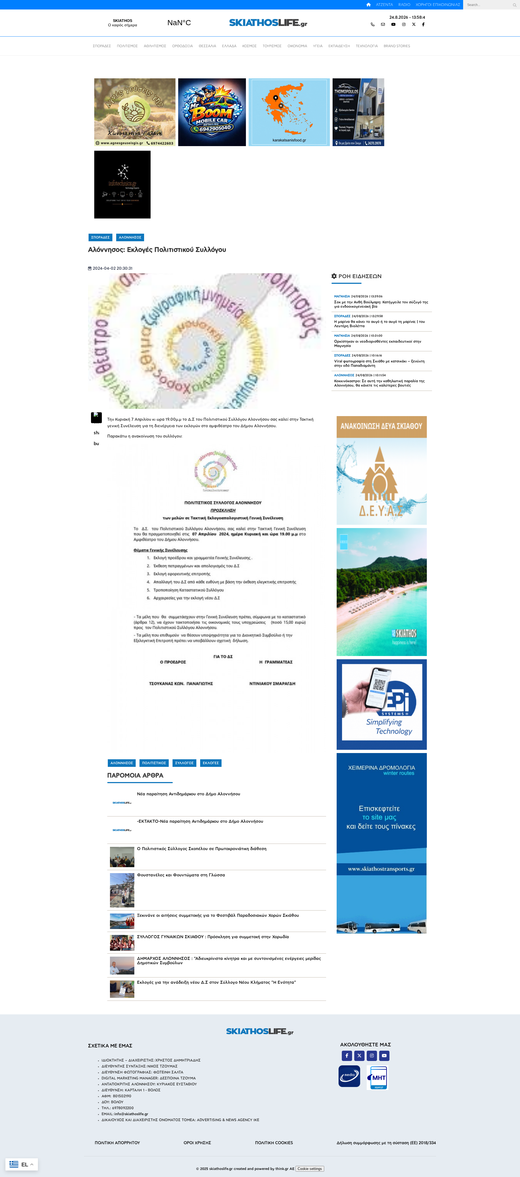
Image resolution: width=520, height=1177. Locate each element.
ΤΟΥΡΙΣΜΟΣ (272, 46)
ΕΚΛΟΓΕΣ (211, 763)
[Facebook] (423, 25)
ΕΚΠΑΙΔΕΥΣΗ (339, 46)
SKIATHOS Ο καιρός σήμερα (151, 22)
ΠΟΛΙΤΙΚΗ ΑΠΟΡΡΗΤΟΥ (117, 1143)
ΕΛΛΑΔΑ (229, 46)
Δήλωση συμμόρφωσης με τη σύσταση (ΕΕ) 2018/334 (386, 1143)
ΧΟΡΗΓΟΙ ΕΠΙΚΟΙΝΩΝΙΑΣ (438, 5)
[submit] (514, 4)
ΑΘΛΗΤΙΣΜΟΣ (155, 46)
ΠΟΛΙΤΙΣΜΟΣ (127, 46)
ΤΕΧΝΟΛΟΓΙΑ (367, 46)
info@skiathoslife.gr (131, 1114)
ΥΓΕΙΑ (318, 46)
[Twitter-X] (414, 25)
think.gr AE (284, 1169)
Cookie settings (310, 1169)
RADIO (404, 5)
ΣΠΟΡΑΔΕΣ (102, 46)
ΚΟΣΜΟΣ (249, 46)
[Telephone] (373, 25)
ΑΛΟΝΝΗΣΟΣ (130, 237)
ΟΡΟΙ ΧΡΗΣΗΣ (197, 1143)
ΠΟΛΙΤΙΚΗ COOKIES (274, 1143)
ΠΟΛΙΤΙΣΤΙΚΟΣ (154, 763)
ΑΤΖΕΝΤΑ (384, 5)
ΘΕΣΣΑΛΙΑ (207, 46)
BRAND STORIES (397, 46)
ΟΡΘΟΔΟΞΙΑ (182, 46)
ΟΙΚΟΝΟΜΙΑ (297, 46)
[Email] (383, 25)
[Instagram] (404, 25)
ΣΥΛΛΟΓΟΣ (184, 763)
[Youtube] (393, 25)
